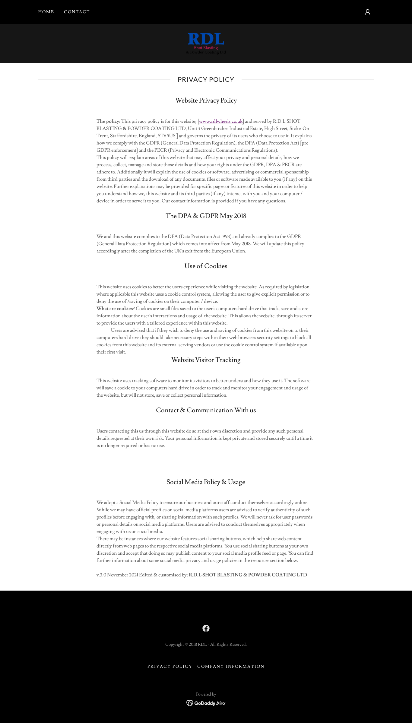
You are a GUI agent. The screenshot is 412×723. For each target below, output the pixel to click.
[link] (206, 42)
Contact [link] (77, 12)
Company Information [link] (230, 666)
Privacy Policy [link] (169, 666)
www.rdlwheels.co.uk (220, 121)
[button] (368, 12)
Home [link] (46, 12)
